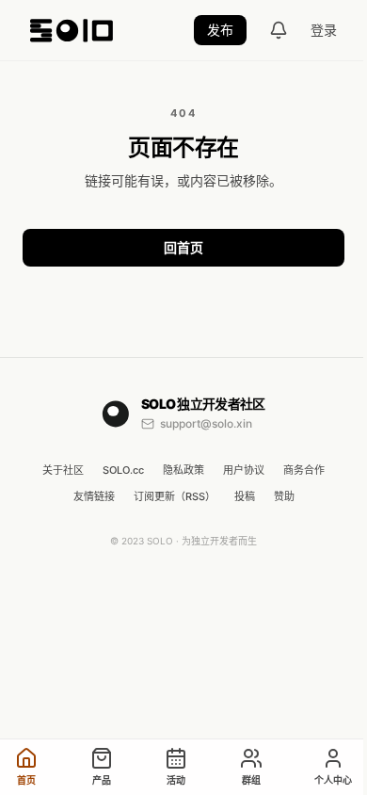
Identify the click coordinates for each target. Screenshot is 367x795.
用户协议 (243, 470)
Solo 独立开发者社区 (203, 404)
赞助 (284, 496)
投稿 (244, 496)
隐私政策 (183, 470)
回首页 (183, 247)
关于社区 (63, 470)
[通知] (278, 30)
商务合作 (304, 470)
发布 (220, 30)
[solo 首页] (71, 30)
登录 (324, 30)
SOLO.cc (123, 470)
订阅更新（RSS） (174, 496)
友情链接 (94, 496)
